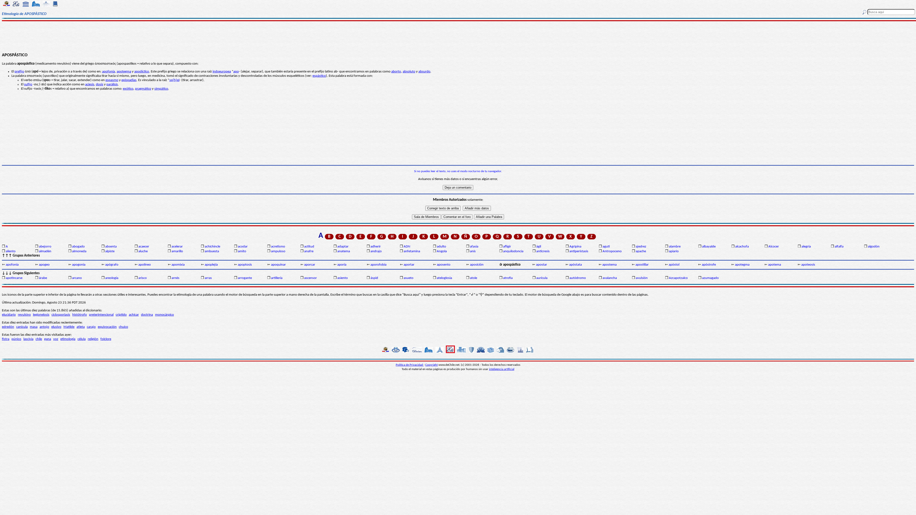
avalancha (610, 278)
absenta (111, 246)
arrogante (245, 278)
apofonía (108, 71)
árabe (43, 278)
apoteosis (808, 265)
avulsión (642, 278)
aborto (396, 71)
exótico (128, 89)
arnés (175, 278)
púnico (16, 339)
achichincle (212, 246)
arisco (142, 278)
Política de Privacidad (410, 364)
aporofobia (378, 265)
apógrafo (111, 265)
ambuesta (212, 251)
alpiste (109, 251)
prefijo (19, 71)
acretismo (278, 246)
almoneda (79, 251)
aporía (341, 265)
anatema (343, 251)
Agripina (575, 246)
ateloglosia (444, 278)
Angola (442, 251)
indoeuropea (222, 71)
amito (242, 251)
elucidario (9, 315)
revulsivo (24, 315)
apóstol (674, 265)
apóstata (575, 265)
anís (473, 251)
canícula (22, 327)
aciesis (89, 84)
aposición (477, 265)
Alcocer (773, 246)
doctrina (147, 315)
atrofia (508, 278)
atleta (81, 327)
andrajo (376, 251)
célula (82, 339)
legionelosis (41, 315)
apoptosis (245, 265)
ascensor (310, 278)
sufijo (28, 84)
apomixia (178, 265)
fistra (5, 339)
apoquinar (278, 265)
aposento (443, 265)
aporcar (309, 265)
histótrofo (79, 315)
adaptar (343, 246)
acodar (243, 246)
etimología (67, 339)
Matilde (68, 327)
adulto (441, 246)
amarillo (177, 251)
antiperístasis (578, 251)
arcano (77, 278)
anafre (308, 251)
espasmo (111, 80)
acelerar (177, 246)
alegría (806, 246)
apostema (609, 265)
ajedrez (641, 246)
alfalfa (839, 246)
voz (55, 339)
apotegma (124, 71)
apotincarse (14, 278)
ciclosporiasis (61, 315)
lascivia (28, 339)
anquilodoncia (513, 251)
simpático (161, 89)
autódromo (577, 278)
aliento (11, 251)
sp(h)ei (174, 80)
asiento (342, 278)
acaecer (143, 246)
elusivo (56, 327)
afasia (474, 246)
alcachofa (742, 246)
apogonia (78, 265)
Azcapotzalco (678, 278)
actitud (309, 246)
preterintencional (101, 315)
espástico (319, 76)
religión (93, 339)
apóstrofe (709, 265)
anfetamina (412, 251)
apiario (674, 251)
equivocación (107, 327)
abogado (78, 246)
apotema (774, 265)
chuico (123, 327)
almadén (45, 251)
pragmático (143, 89)
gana (47, 339)
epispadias (128, 80)
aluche (143, 251)
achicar (134, 315)
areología (111, 278)
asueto (408, 278)
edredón (8, 327)
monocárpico (164, 315)
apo (236, 71)
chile (39, 339)
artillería (276, 278)
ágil (538, 246)
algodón (874, 246)
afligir (507, 246)
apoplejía (211, 265)
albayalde (709, 246)
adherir (375, 246)
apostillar (642, 265)
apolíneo (144, 265)
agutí (606, 246)
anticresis (543, 251)
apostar (541, 265)
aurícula (541, 278)
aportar (409, 265)
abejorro (45, 246)
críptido (121, 315)
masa (33, 327)
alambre (675, 246)
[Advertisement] (458, 36)
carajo (91, 327)
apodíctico (141, 71)
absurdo (424, 71)
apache (641, 251)
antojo (44, 327)
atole (473, 278)
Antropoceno (612, 251)
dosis (99, 84)
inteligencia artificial (501, 369)
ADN (407, 246)
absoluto (409, 71)
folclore (105, 339)
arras (208, 278)
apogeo (44, 265)
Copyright (431, 364)
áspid (374, 278)
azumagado (710, 278)
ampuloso (278, 251)
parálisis (112, 84)
